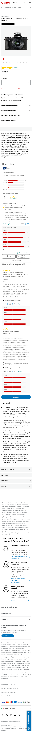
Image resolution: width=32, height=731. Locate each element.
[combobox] (16, 7)
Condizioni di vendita (8, 684)
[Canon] (5, 3)
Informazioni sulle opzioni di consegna (19, 557)
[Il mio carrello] (25, 2)
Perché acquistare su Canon (17, 600)
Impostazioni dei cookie (9, 696)
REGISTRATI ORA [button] (7, 636)
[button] (3, 59)
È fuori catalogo (6, 13)
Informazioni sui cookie (8, 692)
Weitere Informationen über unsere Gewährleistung (18, 580)
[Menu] (30, 2)
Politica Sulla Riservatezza (9, 688)
